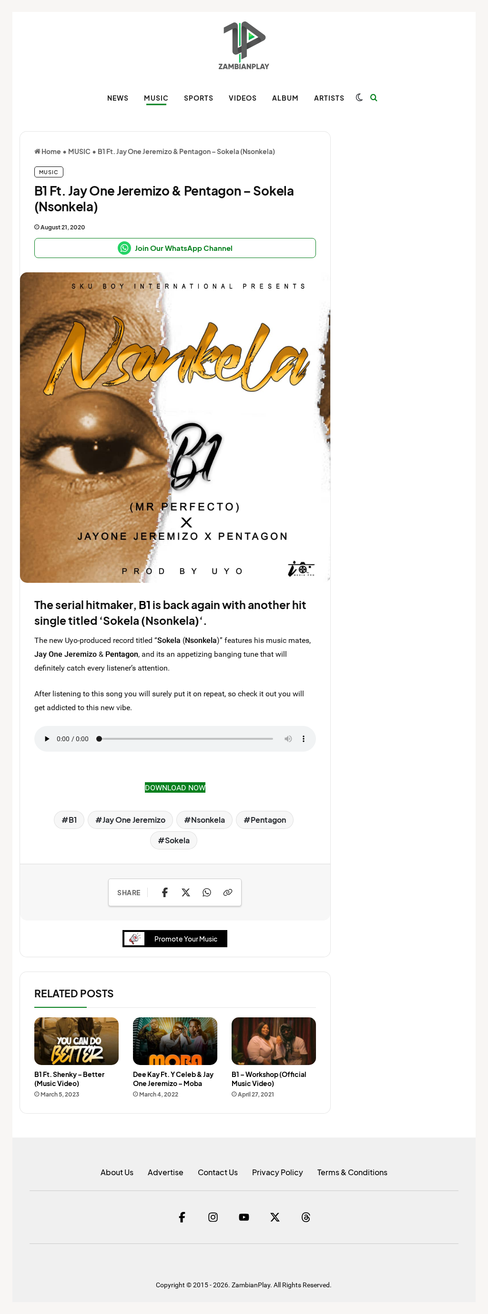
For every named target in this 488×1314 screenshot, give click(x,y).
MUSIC (156, 97)
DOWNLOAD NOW (175, 787)
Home (51, 151)
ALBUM (285, 97)
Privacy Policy (277, 1172)
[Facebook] (182, 1217)
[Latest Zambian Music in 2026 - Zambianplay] (244, 45)
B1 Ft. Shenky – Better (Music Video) (69, 1078)
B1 (145, 604)
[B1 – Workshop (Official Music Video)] (274, 1041)
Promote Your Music (185, 938)
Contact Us (218, 1172)
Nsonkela (208, 820)
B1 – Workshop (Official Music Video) (269, 1078)
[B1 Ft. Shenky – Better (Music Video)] (76, 1041)
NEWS (118, 97)
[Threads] (306, 1217)
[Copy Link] (227, 892)
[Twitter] (275, 1217)
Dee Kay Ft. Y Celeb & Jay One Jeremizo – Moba (173, 1078)
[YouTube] (244, 1217)
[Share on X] (185, 892)
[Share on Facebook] (164, 892)
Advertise (165, 1172)
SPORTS (199, 97)
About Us (117, 1172)
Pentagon (121, 654)
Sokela (177, 840)
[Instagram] (213, 1217)
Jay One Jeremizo (133, 820)
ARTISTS (329, 97)
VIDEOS (243, 97)
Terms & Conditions (352, 1172)
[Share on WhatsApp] (206, 892)
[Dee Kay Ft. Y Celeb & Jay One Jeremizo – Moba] (175, 1041)
